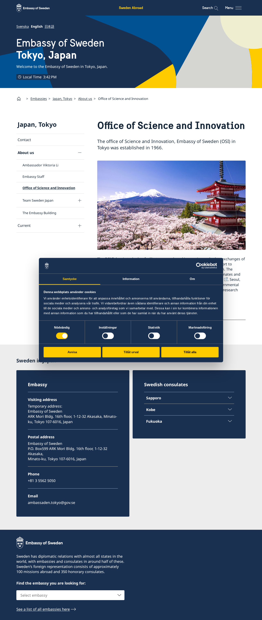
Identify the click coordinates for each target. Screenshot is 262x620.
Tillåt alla (190, 352)
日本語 (49, 26)
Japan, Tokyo (62, 98)
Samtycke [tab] (70, 279)
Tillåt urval (131, 352)
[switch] (108, 335)
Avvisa (72, 352)
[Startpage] (20, 99)
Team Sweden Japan (38, 200)
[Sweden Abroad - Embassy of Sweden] (36, 8)
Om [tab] (192, 279)
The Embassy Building (39, 213)
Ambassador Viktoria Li (40, 165)
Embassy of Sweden (60, 49)
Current (24, 225)
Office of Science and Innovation (49, 188)
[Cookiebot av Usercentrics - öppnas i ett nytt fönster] (201, 266)
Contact (24, 139)
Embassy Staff (33, 176)
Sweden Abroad (131, 7)
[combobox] (70, 595)
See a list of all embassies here (43, 609)
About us (85, 98)
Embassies (38, 98)
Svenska (22, 26)
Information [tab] (131, 279)
